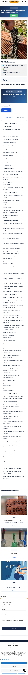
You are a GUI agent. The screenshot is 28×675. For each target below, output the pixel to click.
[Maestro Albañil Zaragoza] (14, 541)
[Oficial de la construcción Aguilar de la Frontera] (14, 509)
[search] (20, 1)
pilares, (20, 388)
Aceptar (14, 663)
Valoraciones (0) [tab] (20, 117)
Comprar (6, 110)
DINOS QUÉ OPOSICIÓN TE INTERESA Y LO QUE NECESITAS (12, 621)
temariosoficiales (7, 1)
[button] (26, 645)
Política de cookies (5, 673)
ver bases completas (8, 165)
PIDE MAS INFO (6, 604)
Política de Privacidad (13, 673)
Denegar (14, 666)
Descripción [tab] (8, 117)
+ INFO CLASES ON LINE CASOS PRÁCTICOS (12, 606)
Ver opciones (13, 557)
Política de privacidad (22, 673)
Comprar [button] (13, 525)
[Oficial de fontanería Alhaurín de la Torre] (14, 574)
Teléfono (4, 609)
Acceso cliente (14, 1)
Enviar (14, 628)
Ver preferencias (14, 670)
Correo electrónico (6, 614)
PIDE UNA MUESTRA (7, 602)
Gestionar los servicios (6, 659)
